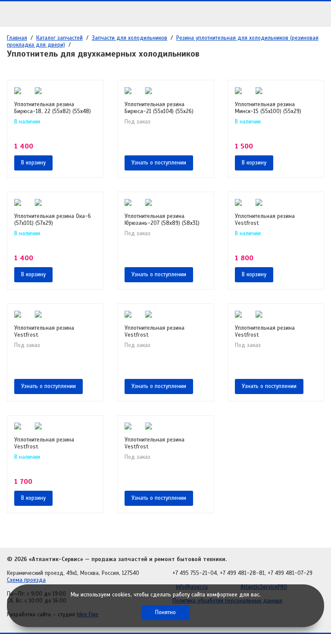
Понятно (165, 612)
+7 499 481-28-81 (242, 573)
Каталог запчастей (59, 38)
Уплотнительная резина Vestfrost (265, 220)
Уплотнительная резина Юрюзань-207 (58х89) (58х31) (162, 220)
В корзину (33, 162)
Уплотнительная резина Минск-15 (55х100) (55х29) (268, 108)
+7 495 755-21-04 (194, 573)
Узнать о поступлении (158, 162)
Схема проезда (26, 580)
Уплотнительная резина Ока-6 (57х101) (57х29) (52, 220)
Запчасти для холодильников (129, 38)
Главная (17, 38)
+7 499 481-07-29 (290, 573)
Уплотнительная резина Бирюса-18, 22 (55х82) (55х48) (52, 108)
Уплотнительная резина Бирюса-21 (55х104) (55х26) (159, 108)
